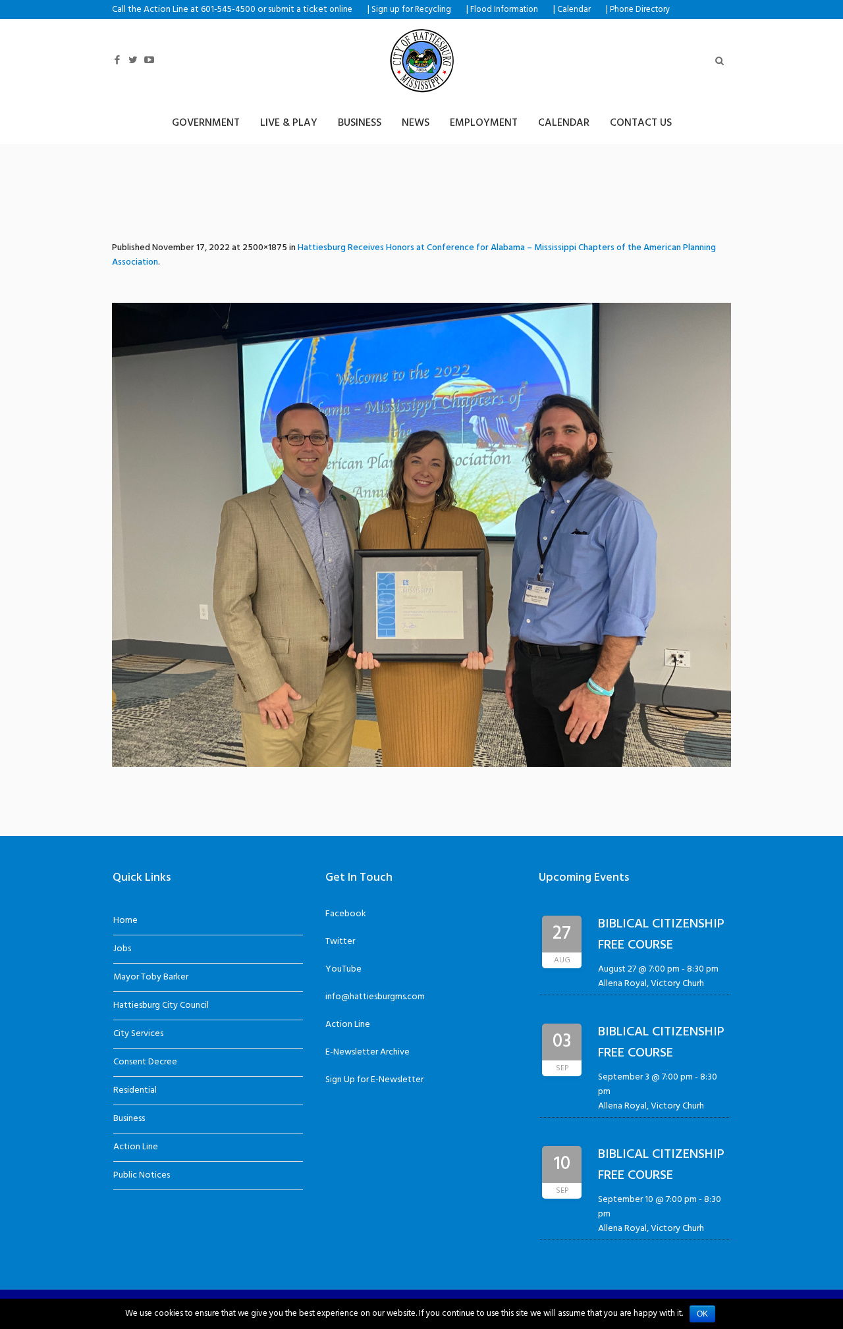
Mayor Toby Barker (150, 977)
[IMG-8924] (421, 535)
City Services (138, 1033)
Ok (702, 1313)
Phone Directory (640, 9)
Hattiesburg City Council (161, 1005)
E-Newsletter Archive (367, 1052)
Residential (135, 1090)
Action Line (135, 1147)
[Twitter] (133, 60)
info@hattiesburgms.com (375, 996)
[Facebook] (117, 60)
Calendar (574, 9)
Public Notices (141, 1175)
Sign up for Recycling (411, 9)
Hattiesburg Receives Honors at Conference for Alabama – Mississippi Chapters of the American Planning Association (414, 255)
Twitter (340, 941)
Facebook (345, 914)
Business (129, 1118)
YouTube (343, 969)
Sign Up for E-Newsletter (374, 1079)
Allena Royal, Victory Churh (651, 983)
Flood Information (504, 9)
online (340, 9)
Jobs (122, 948)
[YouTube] (149, 60)
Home (125, 920)
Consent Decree (145, 1062)
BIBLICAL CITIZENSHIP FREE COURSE (661, 935)
